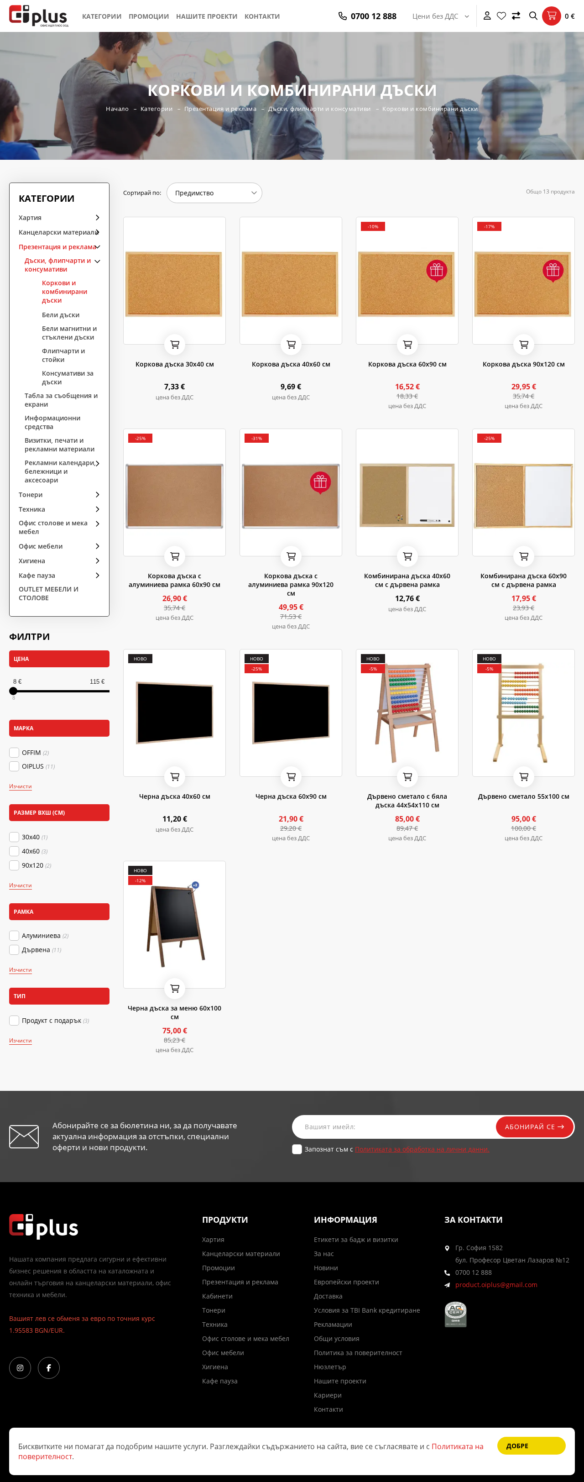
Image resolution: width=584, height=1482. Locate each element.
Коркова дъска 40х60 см (291, 364)
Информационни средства (52, 422)
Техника (32, 509)
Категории (102, 16)
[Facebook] (49, 1368)
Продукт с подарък (55, 1020)
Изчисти (20, 786)
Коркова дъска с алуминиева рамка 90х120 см (291, 584)
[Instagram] (20, 1368)
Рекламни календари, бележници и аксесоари (60, 471)
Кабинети (217, 1296)
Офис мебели (41, 546)
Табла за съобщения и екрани (61, 399)
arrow (94, 217)
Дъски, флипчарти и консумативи (319, 108)
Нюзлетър (330, 1366)
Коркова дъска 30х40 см (175, 364)
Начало (117, 108)
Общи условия (337, 1338)
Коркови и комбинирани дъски (430, 108)
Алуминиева (45, 936)
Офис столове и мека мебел (53, 527)
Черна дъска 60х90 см (291, 796)
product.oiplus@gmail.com (496, 1284)
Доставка (328, 1296)
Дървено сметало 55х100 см (523, 796)
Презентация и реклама (220, 108)
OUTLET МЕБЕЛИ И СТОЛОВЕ (48, 593)
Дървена (41, 950)
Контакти (262, 16)
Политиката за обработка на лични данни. (422, 1149)
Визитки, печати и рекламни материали (59, 444)
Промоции (149, 16)
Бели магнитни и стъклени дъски (69, 332)
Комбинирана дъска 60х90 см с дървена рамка (523, 580)
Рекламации (333, 1324)
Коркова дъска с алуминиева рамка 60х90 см (174, 580)
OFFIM (35, 753)
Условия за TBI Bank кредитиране (367, 1310)
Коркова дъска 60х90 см (407, 364)
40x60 (34, 851)
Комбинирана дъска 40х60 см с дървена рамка (407, 580)
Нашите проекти (207, 16)
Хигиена (32, 560)
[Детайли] (155, 335)
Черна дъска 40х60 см (174, 796)
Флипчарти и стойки (63, 355)
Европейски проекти (346, 1282)
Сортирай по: (142, 193)
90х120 (36, 865)
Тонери (30, 494)
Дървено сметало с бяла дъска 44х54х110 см (407, 800)
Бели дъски (60, 314)
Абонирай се (531, 1126)
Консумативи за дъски (68, 377)
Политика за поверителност (358, 1352)
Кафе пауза (37, 575)
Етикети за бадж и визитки (356, 1239)
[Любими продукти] (501, 16)
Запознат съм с (397, 1149)
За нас (324, 1253)
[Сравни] (516, 16)
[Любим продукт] (132, 335)
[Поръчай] (174, 344)
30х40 (34, 837)
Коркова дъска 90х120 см (524, 364)
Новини (326, 1267)
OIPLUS (38, 766)
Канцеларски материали (59, 232)
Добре (517, 1445)
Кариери (328, 1395)
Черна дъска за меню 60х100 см (174, 1012)
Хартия (30, 217)
